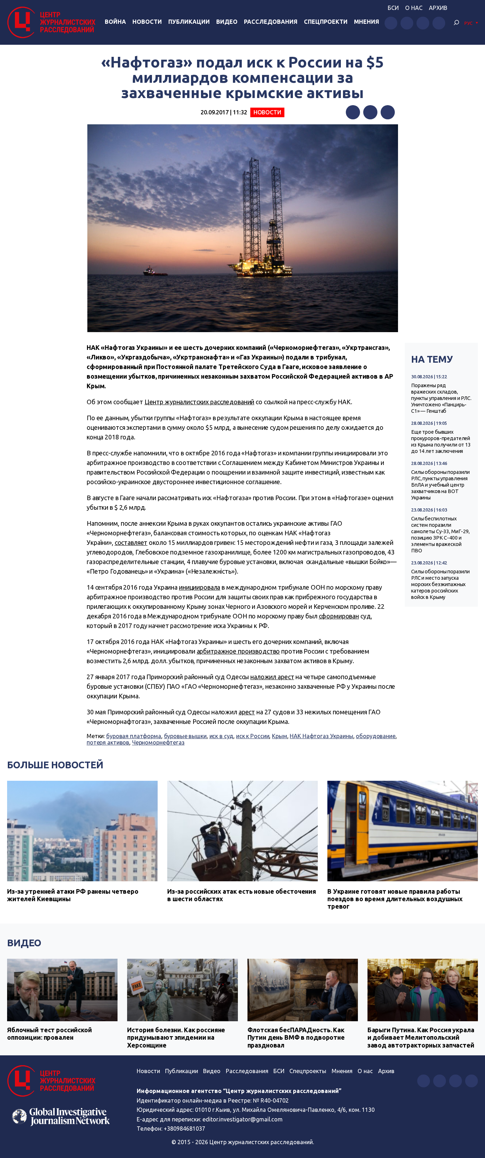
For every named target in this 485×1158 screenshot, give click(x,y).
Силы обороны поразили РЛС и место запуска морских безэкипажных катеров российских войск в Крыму (440, 584)
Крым (279, 736)
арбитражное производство (238, 651)
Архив (438, 8)
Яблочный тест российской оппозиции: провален (49, 1033)
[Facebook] (353, 112)
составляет (131, 542)
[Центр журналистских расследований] (53, 22)
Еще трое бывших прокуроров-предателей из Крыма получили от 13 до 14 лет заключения (441, 441)
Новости (147, 21)
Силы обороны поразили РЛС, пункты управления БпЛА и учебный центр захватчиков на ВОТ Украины (440, 484)
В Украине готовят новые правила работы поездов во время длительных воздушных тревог (395, 899)
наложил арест (272, 676)
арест (247, 711)
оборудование (375, 736)
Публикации (189, 21)
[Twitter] (370, 112)
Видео (227, 21)
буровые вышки (185, 736)
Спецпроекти (326, 21)
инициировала (199, 587)
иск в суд (221, 736)
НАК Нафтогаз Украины (321, 736)
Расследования (271, 21)
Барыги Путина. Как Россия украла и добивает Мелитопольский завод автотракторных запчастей (420, 1037)
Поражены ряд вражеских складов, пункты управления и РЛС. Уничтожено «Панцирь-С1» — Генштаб (441, 398)
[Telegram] (388, 112)
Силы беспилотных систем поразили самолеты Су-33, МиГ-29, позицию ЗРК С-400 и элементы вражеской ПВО (440, 534)
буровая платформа (133, 736)
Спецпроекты (307, 1071)
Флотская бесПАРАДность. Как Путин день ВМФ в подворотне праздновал (296, 1037)
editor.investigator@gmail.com (242, 1119)
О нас (414, 8)
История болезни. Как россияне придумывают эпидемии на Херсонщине (176, 1037)
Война (115, 21)
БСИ (393, 8)
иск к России (252, 736)
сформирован (339, 615)
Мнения (366, 21)
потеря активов (108, 742)
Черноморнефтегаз (158, 742)
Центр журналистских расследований (200, 401)
